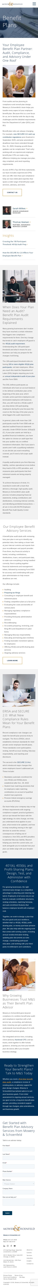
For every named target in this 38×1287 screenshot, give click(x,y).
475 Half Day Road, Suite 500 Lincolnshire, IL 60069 (12, 1251)
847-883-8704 (11, 1241)
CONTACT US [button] (12, 192)
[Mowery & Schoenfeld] (12, 4)
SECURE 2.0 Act (24, 762)
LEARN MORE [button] (12, 660)
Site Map (22, 1277)
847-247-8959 (12, 1240)
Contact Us (30, 1263)
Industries (30, 1258)
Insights (29, 1261)
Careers (29, 1252)
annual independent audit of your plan (20, 376)
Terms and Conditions (10, 1277)
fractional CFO (20, 1040)
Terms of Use (19, 1275)
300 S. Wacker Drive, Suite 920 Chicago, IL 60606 (12, 1256)
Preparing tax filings (12, 593)
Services (29, 1255)
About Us (29, 1250)
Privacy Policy (7, 1275)
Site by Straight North (9, 1279)
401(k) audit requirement (15, 344)
